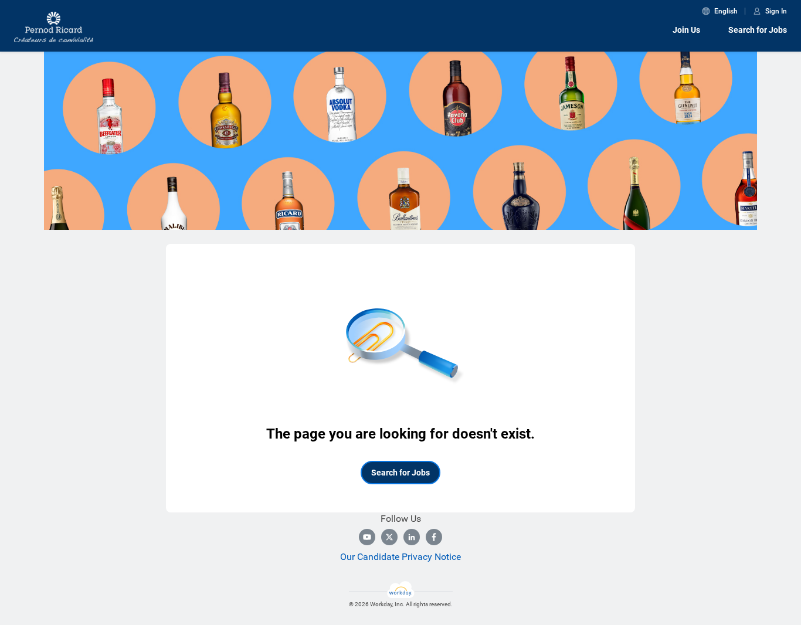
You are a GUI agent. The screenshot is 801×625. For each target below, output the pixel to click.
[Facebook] (434, 537)
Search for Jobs (757, 30)
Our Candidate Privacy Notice (400, 556)
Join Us (686, 30)
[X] (389, 537)
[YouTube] (367, 537)
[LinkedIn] (411, 537)
